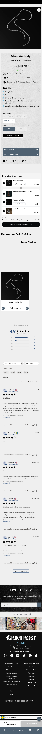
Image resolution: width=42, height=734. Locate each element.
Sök (11, 694)
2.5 (9, 128)
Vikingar (31, 679)
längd (13, 372)
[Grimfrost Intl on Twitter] (24, 655)
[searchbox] (11, 363)
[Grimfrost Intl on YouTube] (17, 655)
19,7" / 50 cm (9, 116)
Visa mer (6, 377)
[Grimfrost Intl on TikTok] (36, 655)
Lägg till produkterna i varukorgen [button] (21, 224)
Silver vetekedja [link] (18, 180)
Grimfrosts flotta (31, 670)
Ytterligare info (11, 154)
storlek (6, 372)
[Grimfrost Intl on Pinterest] (30, 655)
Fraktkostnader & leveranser (12, 677)
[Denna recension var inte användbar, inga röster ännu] (36, 425)
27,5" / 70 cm (9, 121)
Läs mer (21, 413)
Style (6, 125)
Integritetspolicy (11, 685)
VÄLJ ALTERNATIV (11, 724)
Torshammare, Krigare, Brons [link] (22, 191)
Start (20, 2)
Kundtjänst (11, 667)
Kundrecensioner (11, 673)
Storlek (7, 113)
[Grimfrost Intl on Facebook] (11, 655)
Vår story (11, 688)
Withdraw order (11, 670)
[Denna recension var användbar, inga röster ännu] (33, 425)
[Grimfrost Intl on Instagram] (5, 655)
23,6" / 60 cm (21, 116)
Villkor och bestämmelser (11, 681)
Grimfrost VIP (31, 682)
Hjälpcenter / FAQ (11, 663)
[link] (9, 183)
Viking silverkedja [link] (18, 200)
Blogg (11, 691)
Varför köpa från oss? (31, 663)
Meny (21, 730)
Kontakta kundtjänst (21, 651)
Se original (6, 417)
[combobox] (29, 382)
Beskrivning (9, 149)
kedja (26, 372)
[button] (3, 623)
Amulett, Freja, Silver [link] (20, 209)
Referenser (31, 673)
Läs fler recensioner (21, 571)
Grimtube (31, 676)
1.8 (21, 128)
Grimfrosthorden (31, 667)
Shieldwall (31, 686)
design (19, 372)
